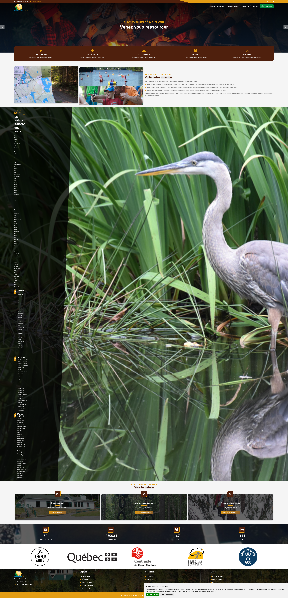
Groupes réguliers (87, 585)
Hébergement (220, 6)
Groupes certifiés (87, 589)
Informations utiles (218, 576)
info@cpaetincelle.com (24, 584)
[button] (286, 27)
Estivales (150, 576)
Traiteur (243, 6)
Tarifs (249, 6)
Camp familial (85, 576)
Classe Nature (86, 579)
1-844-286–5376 (36, 1)
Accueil (212, 6)
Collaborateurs (217, 579)
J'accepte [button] (149, 594)
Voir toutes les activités (144, 512)
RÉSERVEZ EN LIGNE (266, 6)
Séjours (236, 6)
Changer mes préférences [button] (166, 594)
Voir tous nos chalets (57, 512)
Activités (230, 6)
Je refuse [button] (156, 594)
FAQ (213, 582)
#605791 (25, 10)
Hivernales (150, 579)
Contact (255, 6)
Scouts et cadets (87, 582)
